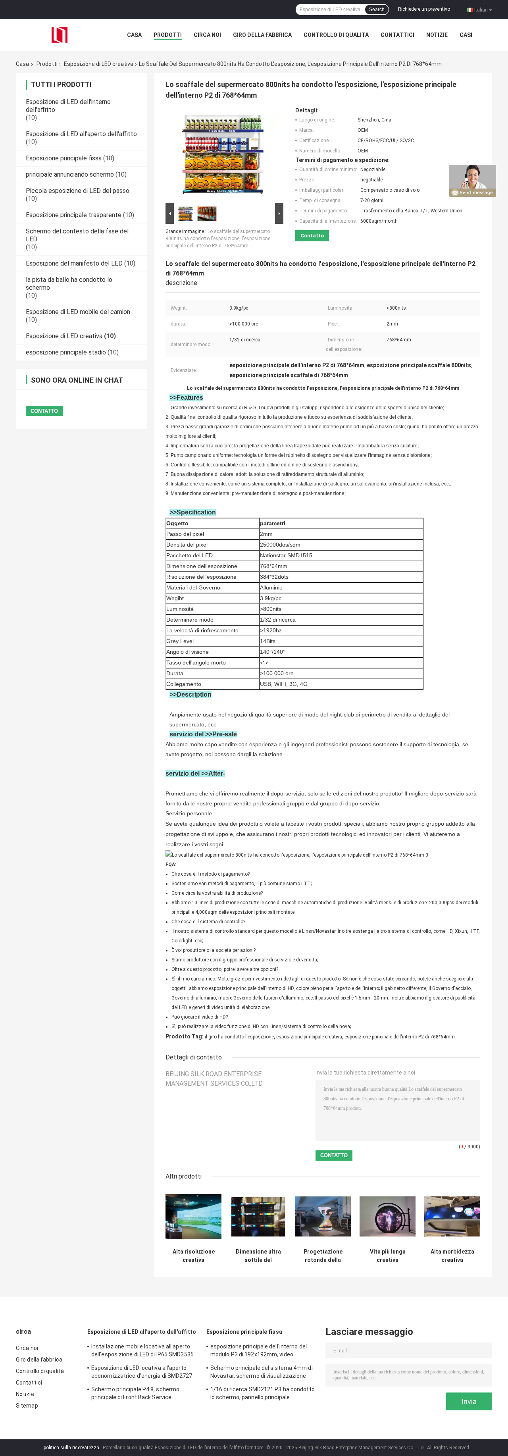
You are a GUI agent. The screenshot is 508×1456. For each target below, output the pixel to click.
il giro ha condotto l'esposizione (239, 1037)
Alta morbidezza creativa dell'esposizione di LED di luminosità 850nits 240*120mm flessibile (452, 1255)
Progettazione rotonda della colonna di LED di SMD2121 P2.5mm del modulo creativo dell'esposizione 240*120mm (322, 1255)
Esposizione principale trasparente (73, 215)
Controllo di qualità (336, 35)
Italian (481, 9)
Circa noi (207, 35)
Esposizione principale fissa (64, 158)
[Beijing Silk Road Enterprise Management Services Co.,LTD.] (59, 34)
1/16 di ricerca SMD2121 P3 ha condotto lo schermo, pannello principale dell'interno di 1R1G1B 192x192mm (262, 1394)
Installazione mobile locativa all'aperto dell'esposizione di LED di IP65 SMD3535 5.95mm (142, 1351)
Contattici (397, 35)
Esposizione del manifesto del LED (74, 263)
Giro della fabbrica (262, 35)
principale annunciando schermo (70, 174)
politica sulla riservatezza (71, 1447)
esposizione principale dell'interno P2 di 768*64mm (399, 1037)
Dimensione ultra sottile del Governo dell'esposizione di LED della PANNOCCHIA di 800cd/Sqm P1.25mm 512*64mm (258, 1255)
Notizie (437, 35)
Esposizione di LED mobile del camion (78, 312)
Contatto (312, 236)
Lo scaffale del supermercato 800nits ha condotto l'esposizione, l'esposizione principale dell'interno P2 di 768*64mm (217, 238)
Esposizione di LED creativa (98, 64)
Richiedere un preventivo (424, 9)
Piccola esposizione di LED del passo (77, 191)
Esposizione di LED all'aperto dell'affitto (81, 134)
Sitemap (27, 1405)
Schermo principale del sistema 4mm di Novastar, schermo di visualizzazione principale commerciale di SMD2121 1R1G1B (261, 1373)
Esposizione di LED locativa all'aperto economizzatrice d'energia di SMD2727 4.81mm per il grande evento (141, 1373)
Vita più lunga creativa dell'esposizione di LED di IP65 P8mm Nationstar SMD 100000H (387, 1255)
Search (377, 9)
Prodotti (168, 35)
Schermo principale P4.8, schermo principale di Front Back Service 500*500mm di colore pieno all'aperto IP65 (139, 1394)
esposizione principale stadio (66, 352)
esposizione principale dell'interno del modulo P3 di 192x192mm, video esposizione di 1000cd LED (258, 1351)
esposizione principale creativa (309, 1037)
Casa (134, 35)
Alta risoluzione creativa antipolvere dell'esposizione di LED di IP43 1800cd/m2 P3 (194, 1255)
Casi (466, 35)
